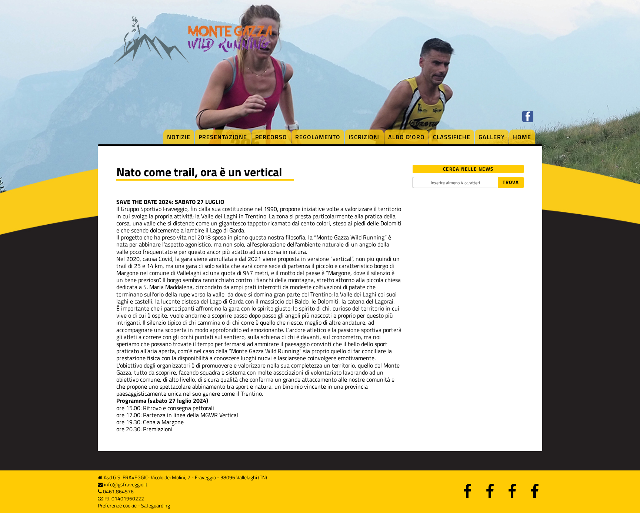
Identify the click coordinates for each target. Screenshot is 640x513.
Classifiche (451, 137)
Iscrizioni (364, 137)
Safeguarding (155, 505)
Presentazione (223, 137)
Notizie (178, 137)
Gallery (492, 137)
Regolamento (317, 137)
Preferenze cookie (117, 505)
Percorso (271, 137)
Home (522, 137)
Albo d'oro (406, 137)
